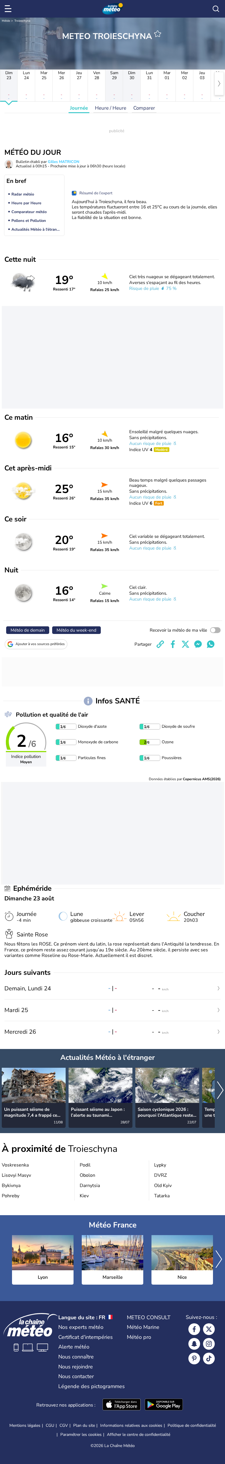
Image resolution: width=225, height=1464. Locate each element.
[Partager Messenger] (198, 644)
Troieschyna (22, 21)
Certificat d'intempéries (85, 1337)
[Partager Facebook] (173, 644)
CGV (63, 1425)
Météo (6, 21)
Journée (79, 108)
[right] (219, 83)
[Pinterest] (194, 1358)
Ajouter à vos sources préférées (40, 644)
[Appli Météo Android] (164, 1405)
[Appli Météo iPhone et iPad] (122, 1405)
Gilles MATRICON (63, 161)
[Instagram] (209, 1344)
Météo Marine (143, 1327)
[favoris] (157, 34)
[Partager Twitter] (185, 644)
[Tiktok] (209, 1358)
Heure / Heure (110, 108)
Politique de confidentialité (192, 1425)
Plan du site (84, 1425)
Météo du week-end (76, 630)
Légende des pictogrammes (91, 1386)
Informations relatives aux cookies (131, 1425)
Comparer (144, 108)
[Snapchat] (194, 1344)
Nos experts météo (80, 1327)
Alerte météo (73, 1346)
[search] (216, 8)
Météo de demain (28, 630)
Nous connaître (76, 1356)
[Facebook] (194, 1329)
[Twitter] (209, 1329)
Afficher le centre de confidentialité (138, 1434)
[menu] (9, 8)
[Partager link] (160, 644)
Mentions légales (24, 1425)
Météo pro (139, 1337)
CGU (50, 1425)
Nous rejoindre (75, 1366)
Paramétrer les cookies (81, 1434)
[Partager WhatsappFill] (210, 644)
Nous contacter (76, 1376)
